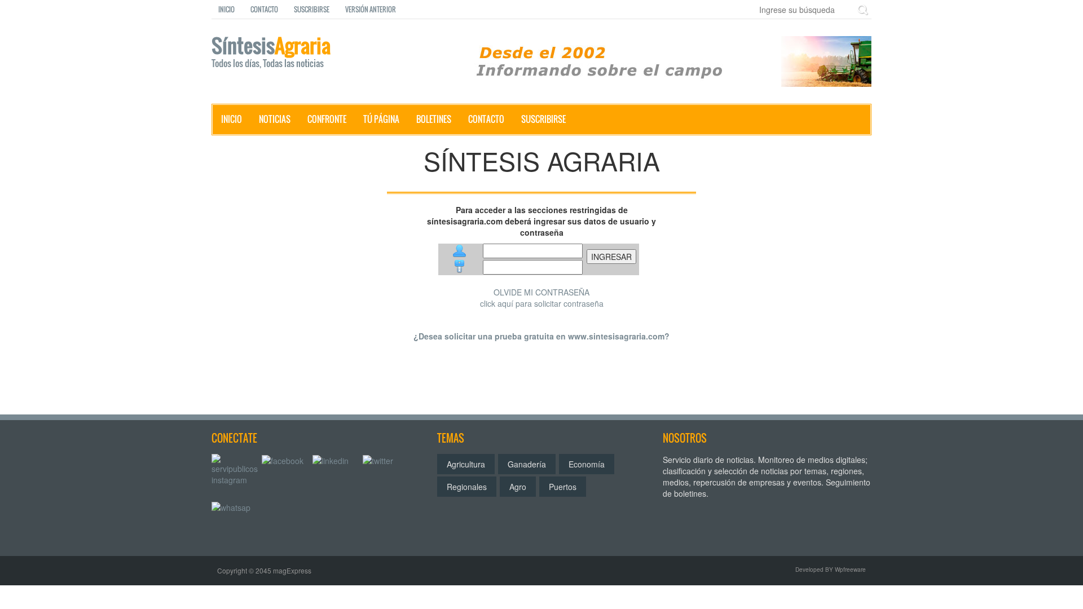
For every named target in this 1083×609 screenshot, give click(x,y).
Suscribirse (311, 9)
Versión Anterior (370, 9)
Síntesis (271, 53)
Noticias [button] (274, 119)
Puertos (562, 486)
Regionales (467, 486)
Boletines (433, 119)
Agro (517, 486)
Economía (587, 464)
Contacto (264, 9)
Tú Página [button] (381, 119)
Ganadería (527, 464)
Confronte (326, 119)
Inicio (226, 9)
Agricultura (466, 464)
